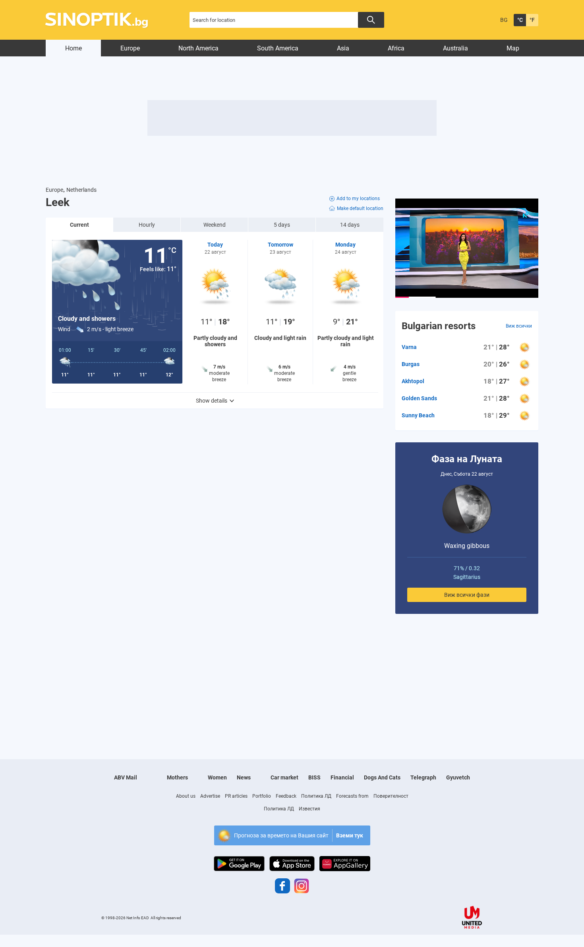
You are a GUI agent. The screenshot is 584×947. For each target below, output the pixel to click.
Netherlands (81, 190)
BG (504, 20)
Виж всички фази (466, 595)
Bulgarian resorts (439, 326)
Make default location (360, 208)
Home (73, 48)
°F (532, 20)
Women (217, 777)
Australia (455, 48)
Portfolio (261, 796)
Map (513, 48)
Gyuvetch (458, 777)
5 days (282, 225)
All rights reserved (166, 918)
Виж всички (519, 326)
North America (198, 48)
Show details (211, 400)
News (244, 777)
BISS (314, 777)
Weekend (214, 225)
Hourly (147, 225)
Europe (130, 48)
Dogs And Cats (382, 777)
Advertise (210, 796)
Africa (396, 48)
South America (277, 48)
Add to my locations (358, 198)
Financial (342, 777)
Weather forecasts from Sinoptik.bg (101, 20)
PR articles (236, 796)
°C (520, 20)
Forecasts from (352, 796)
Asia (343, 48)
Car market (284, 777)
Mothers (177, 777)
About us (185, 796)
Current (79, 225)
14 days (350, 225)
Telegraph (423, 777)
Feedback (286, 796)
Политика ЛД (316, 796)
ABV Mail (125, 777)
